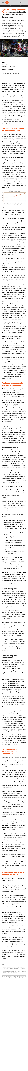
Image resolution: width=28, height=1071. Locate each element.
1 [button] (2, 965)
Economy (9, 73)
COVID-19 (4, 73)
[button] (21, 246)
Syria (19, 73)
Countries (22, 6)
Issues (17, 6)
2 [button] (2, 970)
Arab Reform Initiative (7, 2)
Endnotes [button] (3, 964)
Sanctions (14, 73)
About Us (12, 6)
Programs (5, 6)
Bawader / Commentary (7, 69)
